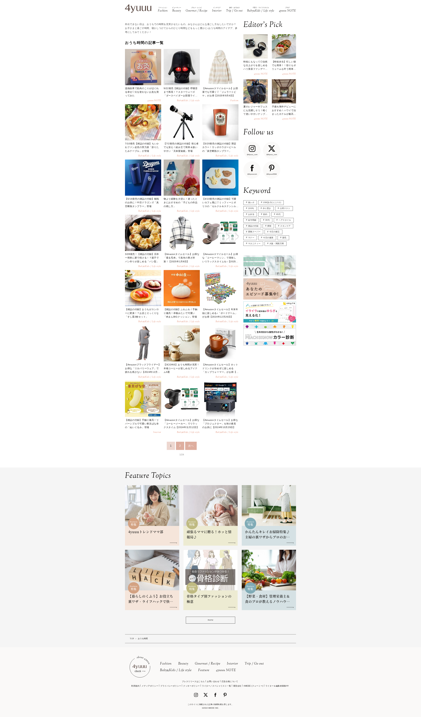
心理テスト (285, 208)
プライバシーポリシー (170, 686)
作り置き (267, 208)
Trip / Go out (254, 663)
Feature (203, 670)
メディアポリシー (150, 686)
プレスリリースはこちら (193, 681)
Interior (232, 663)
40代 (278, 214)
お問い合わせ (213, 681)
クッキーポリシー (191, 686)
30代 (267, 220)
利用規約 (135, 686)
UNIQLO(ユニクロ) (272, 202)
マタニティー (254, 243)
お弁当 (251, 214)
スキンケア (285, 226)
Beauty (183, 663)
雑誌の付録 (253, 226)
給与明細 (252, 220)
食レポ (251, 202)
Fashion (166, 663)
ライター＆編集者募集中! (277, 686)
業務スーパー (254, 232)
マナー (251, 237)
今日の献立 (274, 232)
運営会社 (237, 686)
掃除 (269, 226)
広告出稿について (230, 681)
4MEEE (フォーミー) (253, 686)
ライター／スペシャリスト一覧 (216, 686)
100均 (251, 208)
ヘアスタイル (285, 220)
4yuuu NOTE (226, 670)
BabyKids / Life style (176, 670)
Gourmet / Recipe (207, 663)
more (210, 620)
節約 (265, 214)
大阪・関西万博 (276, 243)
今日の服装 (268, 237)
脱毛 (284, 237)
